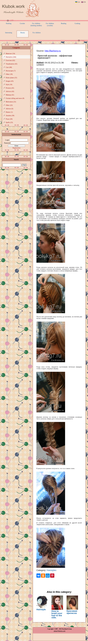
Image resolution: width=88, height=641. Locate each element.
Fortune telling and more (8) (15, 98)
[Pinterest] (52, 575)
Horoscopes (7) (11, 71)
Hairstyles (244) (11, 57)
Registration (16, 148)
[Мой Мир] (48, 575)
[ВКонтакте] (38, 575)
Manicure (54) (10, 53)
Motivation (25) (11, 102)
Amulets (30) (10, 115)
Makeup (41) (10, 95)
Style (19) (9, 84)
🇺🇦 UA (77, 2)
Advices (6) (9, 109)
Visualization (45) (11, 64)
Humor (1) (9, 112)
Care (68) (9, 67)
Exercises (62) (10, 60)
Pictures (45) (10, 88)
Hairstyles (51, 570)
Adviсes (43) (10, 91)
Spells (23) (9, 122)
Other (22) (9, 105)
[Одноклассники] (43, 575)
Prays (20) (9, 119)
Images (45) (10, 81)
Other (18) (9, 74)
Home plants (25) (11, 78)
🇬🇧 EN (83, 2)
